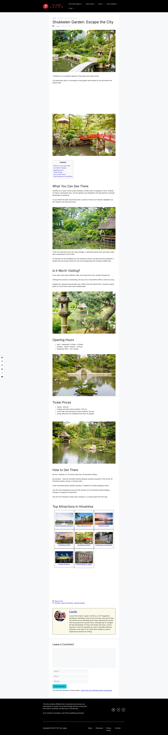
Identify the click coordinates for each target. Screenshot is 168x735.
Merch (100, 4)
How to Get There (59, 174)
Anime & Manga (111, 4)
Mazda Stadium (64, 564)
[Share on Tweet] (2, 366)
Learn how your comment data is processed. (96, 690)
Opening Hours (58, 170)
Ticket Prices (57, 172)
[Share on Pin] (2, 362)
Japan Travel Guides (67, 603)
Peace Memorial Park (84, 526)
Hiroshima (58, 603)
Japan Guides (90, 4)
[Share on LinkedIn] (2, 369)
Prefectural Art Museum (103, 545)
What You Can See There (61, 166)
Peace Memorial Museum (64, 526)
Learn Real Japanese (75, 4)
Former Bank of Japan (84, 564)
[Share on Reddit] (2, 373)
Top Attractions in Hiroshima (62, 176)
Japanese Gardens (79, 603)
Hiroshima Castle (64, 545)
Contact (118, 728)
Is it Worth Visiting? (59, 168)
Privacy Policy (108, 729)
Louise (58, 26)
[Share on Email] (2, 377)
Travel (70, 8)
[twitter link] (118, 709)
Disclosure (99, 728)
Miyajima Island (103, 526)
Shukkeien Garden (84, 545)
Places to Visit (59, 601)
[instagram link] (113, 709)
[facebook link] (123, 709)
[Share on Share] (2, 358)
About (90, 728)
